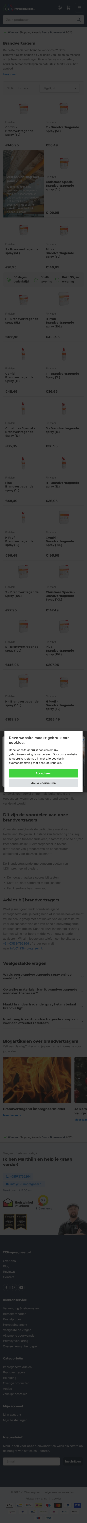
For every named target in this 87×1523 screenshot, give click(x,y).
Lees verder (70, 763)
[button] (43, 783)
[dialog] (43, 761)
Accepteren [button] (44, 773)
